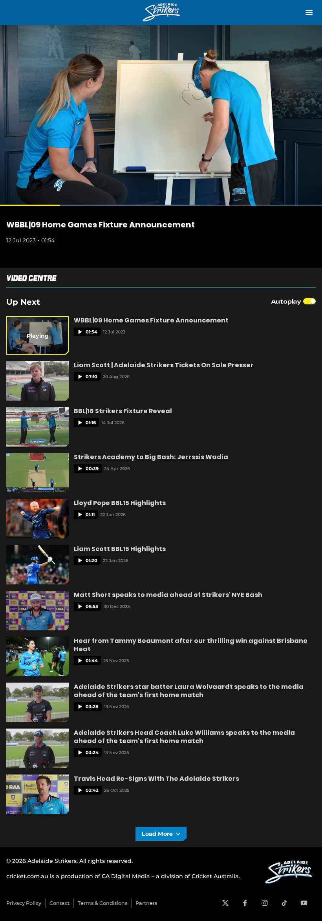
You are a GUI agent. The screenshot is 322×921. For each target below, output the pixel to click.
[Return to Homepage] (161, 12)
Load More (157, 833)
